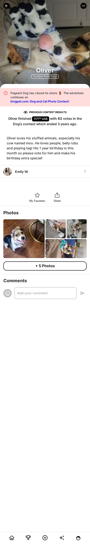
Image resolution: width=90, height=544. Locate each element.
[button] (6, 6)
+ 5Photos (45, 266)
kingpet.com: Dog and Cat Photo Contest (39, 101)
